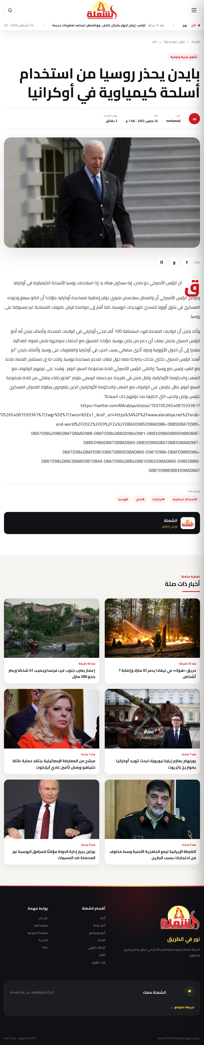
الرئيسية (196, 41)
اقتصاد (101, 940)
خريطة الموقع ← (182, 1007)
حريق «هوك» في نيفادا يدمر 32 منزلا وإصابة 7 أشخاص (157, 673)
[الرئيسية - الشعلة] (102, 10)
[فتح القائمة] (194, 10)
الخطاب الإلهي (96, 947)
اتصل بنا (43, 940)
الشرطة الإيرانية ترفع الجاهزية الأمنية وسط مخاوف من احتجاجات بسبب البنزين (152, 854)
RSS (45, 947)
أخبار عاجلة (99, 925)
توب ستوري (98, 962)
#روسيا (123, 499)
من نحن (43, 918)
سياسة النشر (41, 925)
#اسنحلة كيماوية (185, 499)
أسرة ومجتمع (97, 933)
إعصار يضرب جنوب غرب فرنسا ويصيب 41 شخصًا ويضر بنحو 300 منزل (51, 673)
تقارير (102, 955)
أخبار (103, 918)
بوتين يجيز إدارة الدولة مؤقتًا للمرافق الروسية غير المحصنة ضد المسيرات (53, 854)
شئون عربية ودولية (174, 41)
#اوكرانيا (159, 499)
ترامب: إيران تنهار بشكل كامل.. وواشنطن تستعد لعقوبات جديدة (142, 25)
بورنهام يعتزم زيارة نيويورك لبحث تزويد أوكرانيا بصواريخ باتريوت (156, 764)
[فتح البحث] (10, 10)
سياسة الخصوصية (38, 933)
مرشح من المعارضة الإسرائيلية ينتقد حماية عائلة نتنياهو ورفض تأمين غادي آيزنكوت (53, 764)
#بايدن (140, 499)
